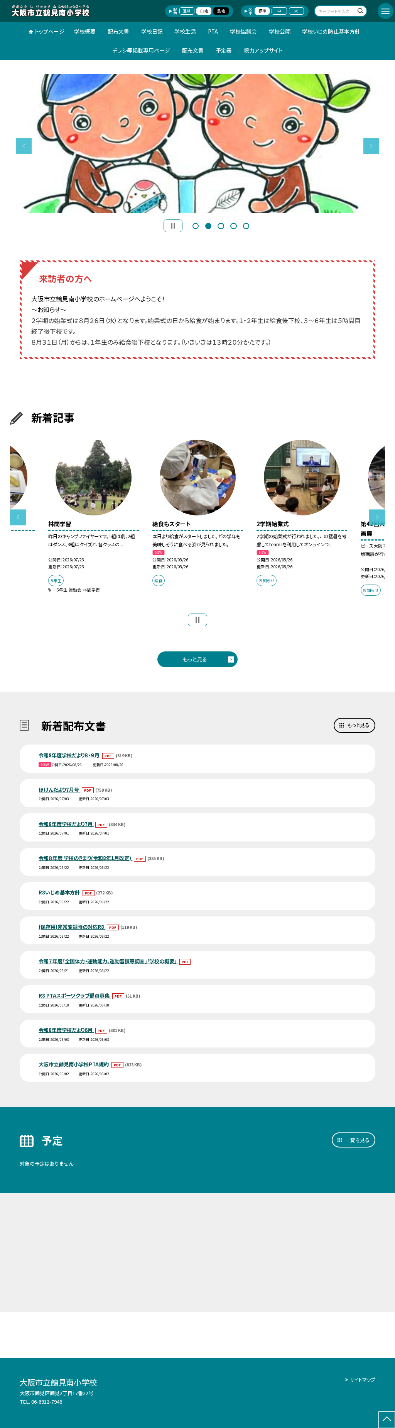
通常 (187, 11)
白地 (204, 11)
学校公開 (279, 31)
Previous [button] (24, 146)
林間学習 (91, 590)
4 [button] (233, 225)
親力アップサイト (263, 50)
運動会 (75, 590)
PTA (213, 31)
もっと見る (195, 659)
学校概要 (85, 31)
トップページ (49, 31)
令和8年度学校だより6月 (66, 1030)
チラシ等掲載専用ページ (141, 50)
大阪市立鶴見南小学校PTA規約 (74, 1064)
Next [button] (371, 146)
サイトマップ (362, 1379)
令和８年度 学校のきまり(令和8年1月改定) (85, 858)
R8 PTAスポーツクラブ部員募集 (75, 995)
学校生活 (185, 31)
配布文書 (118, 31)
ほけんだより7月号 (59, 789)
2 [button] (208, 225)
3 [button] (221, 225)
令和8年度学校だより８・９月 (70, 755)
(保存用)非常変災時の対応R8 (72, 926)
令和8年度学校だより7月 (66, 824)
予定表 (224, 50)
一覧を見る (357, 1140)
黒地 (221, 11)
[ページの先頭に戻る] (387, 1420)
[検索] (360, 12)
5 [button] (246, 225)
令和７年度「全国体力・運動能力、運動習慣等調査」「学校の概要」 (108, 961)
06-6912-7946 (46, 1401)
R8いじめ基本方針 (60, 892)
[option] (198, 143)
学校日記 (152, 31)
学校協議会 (243, 31)
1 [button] (195, 225)
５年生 (62, 590)
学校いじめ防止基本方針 (331, 31)
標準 (262, 11)
